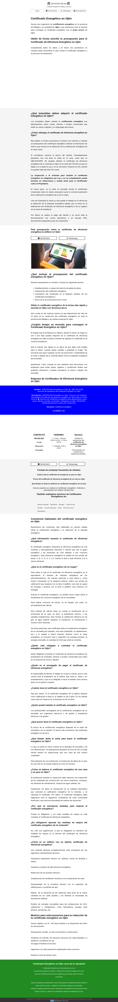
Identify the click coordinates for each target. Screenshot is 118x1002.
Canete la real (70, 504)
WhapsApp (39, 446)
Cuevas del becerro (50, 508)
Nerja (60, 508)
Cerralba (40, 508)
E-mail (39, 442)
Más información (57, 1000)
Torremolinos (41, 511)
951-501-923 (39, 438)
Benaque (61, 504)
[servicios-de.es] (59, 4)
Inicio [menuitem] (37, 11)
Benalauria (53, 504)
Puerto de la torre (68, 508)
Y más (63, 1000)
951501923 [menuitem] (52, 11)
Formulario (39, 450)
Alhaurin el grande (43, 504)
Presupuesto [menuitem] (81, 11)
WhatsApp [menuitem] (67, 11)
